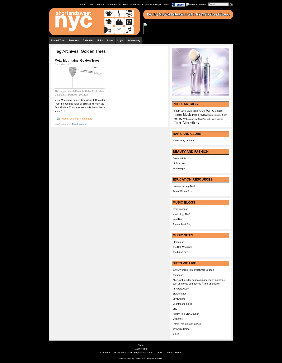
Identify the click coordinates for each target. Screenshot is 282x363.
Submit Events (113, 4)
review (194, 119)
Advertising (133, 40)
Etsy (175, 309)
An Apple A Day (181, 288)
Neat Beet (178, 219)
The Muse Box (180, 252)
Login (120, 40)
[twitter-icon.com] (196, 4)
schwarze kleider (181, 329)
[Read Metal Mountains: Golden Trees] (80, 88)
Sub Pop (202, 119)
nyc (185, 118)
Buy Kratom (179, 299)
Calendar (100, 4)
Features (74, 40)
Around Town (58, 40)
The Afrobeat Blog (182, 224)
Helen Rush (91, 91)
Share (167, 4)
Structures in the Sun (77, 95)
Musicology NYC (181, 214)
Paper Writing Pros (182, 191)
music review (199, 115)
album (177, 111)
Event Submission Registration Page (142, 4)
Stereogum (178, 242)
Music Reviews (214, 115)
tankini (176, 334)
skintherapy (179, 168)
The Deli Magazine (182, 247)
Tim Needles (186, 122)
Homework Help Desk (184, 186)
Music (187, 114)
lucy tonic (206, 110)
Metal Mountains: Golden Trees (77, 60)
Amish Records (76, 91)
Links (90, 4)
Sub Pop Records (215, 119)
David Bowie (186, 111)
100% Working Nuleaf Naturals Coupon (193, 270)
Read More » (79, 124)
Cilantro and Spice (182, 304)
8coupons (178, 275)
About (83, 4)
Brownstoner (179, 293)
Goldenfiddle (179, 158)
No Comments (62, 124)
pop (189, 119)
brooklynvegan (180, 209)
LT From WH (179, 163)
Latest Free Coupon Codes (187, 324)
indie (195, 111)
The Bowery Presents (184, 140)
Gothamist (178, 319)
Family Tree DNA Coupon (186, 314)
